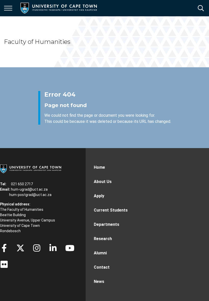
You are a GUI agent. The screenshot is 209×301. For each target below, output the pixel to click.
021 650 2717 (22, 184)
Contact (102, 267)
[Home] (30, 168)
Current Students (111, 210)
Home (99, 167)
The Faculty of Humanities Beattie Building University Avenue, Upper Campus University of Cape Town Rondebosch (27, 220)
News (99, 281)
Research (103, 238)
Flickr (4, 264)
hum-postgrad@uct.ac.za (30, 195)
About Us (103, 181)
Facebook (4, 248)
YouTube (69, 248)
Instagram (36, 248)
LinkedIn (53, 248)
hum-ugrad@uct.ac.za (29, 189)
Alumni (100, 253)
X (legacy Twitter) (20, 248)
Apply (99, 195)
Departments (106, 224)
